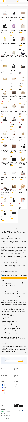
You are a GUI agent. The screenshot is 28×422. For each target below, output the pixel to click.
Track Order (2, 374)
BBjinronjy (17, 162)
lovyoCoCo (25, 95)
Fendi (20, 270)
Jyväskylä (2, 405)
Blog (15, 376)
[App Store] (16, 406)
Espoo (1, 399)
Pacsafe (17, 203)
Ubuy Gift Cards (16, 375)
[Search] (18, 1)
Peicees (8, 162)
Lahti (1, 406)
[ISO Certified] (7, 411)
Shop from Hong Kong (16, 414)
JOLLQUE (26, 189)
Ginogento (8, 109)
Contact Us (2, 369)
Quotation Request (3, 370)
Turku (1, 404)
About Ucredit (16, 374)
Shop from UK (6, 414)
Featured (19, 8)
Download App (16, 368)
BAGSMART (25, 109)
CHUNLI (8, 95)
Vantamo (26, 55)
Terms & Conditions (8, 418)
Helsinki (2, 398)
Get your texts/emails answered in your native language (21, 400)
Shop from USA (2, 414)
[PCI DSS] (2, 411)
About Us (2, 368)
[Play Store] (21, 406)
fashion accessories (11, 257)
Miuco (17, 109)
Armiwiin (8, 55)
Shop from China (3, 415)
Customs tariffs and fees (4, 375)
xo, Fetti (26, 203)
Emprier (17, 189)
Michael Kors (16, 95)
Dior (18, 257)
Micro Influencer (3, 377)
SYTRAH (8, 203)
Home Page (2, 2)
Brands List (15, 369)
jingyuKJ (17, 55)
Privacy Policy (13, 418)
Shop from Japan (11, 414)
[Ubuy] (3, 1)
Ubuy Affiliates (16, 377)
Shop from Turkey (8, 415)
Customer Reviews (16, 370)
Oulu (1, 403)
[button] (21, 1)
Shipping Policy (3, 376)
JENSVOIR (26, 162)
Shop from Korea (22, 414)
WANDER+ (8, 122)
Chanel (22, 266)
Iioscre (26, 122)
